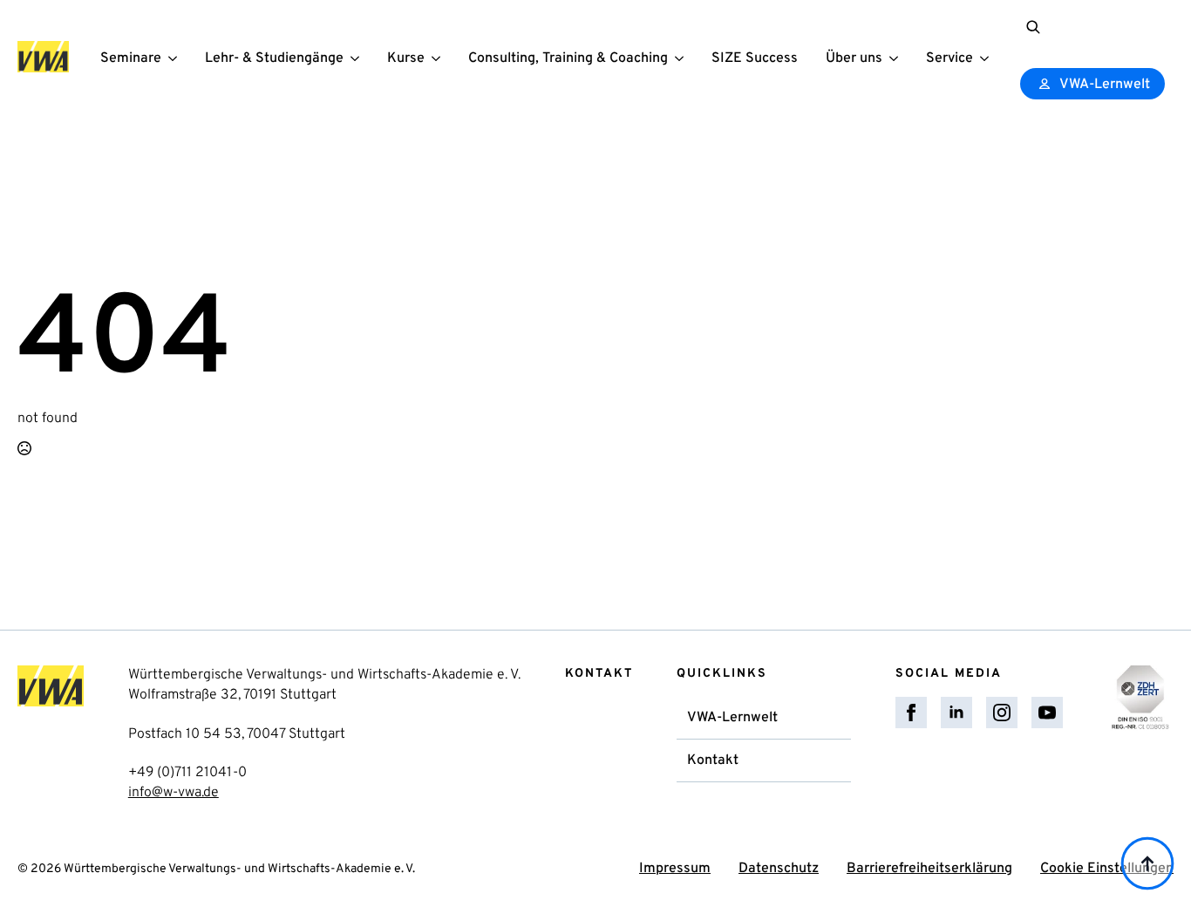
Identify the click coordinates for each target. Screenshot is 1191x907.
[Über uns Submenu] (897, 57)
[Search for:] (1033, 27)
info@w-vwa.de (173, 792)
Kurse (406, 58)
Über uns (854, 58)
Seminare (130, 58)
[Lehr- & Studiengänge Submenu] (358, 57)
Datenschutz (778, 868)
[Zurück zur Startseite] (43, 56)
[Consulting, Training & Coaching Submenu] (683, 57)
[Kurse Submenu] (439, 57)
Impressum (675, 868)
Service (949, 58)
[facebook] (911, 712)
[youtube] (1047, 712)
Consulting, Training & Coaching (568, 58)
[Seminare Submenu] (176, 57)
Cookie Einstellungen (1107, 868)
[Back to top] (1147, 863)
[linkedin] (956, 712)
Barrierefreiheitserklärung (929, 868)
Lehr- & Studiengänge (274, 58)
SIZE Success (754, 58)
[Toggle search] (1033, 27)
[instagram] (1001, 712)
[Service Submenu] (988, 57)
